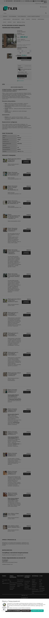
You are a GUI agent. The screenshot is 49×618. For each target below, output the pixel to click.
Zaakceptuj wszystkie (37, 610)
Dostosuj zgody (26, 610)
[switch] (4, 609)
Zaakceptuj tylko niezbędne (13, 610)
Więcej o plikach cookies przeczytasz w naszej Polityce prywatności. (16, 608)
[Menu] (6, 603)
